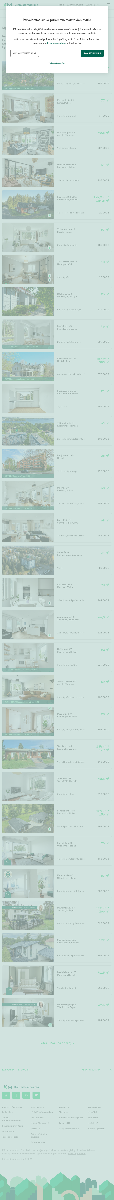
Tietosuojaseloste (56, 63)
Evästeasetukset (56, 43)
